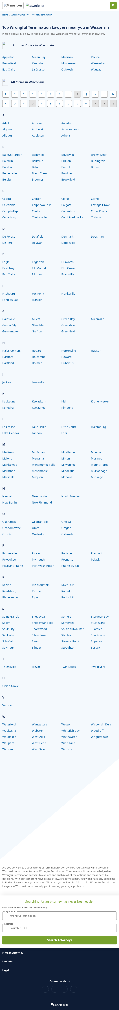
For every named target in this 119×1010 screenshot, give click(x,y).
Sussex (95, 647)
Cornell (95, 198)
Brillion (66, 160)
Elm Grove (68, 268)
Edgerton (38, 261)
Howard (66, 356)
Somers (66, 616)
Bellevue (37, 160)
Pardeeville (9, 553)
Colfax (65, 198)
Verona (7, 705)
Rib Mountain (41, 584)
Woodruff (97, 730)
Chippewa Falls (41, 204)
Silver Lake (39, 635)
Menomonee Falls (43, 464)
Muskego (97, 477)
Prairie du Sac (70, 565)
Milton (65, 458)
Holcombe (38, 356)
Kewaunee (38, 407)
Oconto (7, 534)
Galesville (8, 318)
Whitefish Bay (70, 730)
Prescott (96, 553)
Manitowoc (9, 464)
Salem (6, 622)
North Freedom (71, 496)
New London (40, 496)
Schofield (8, 641)
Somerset (67, 622)
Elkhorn (37, 274)
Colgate (66, 204)
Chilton (36, 198)
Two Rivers (98, 666)
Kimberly (67, 407)
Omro (36, 527)
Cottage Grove (100, 204)
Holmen (37, 363)
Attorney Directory (20, 14)
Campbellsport (12, 211)
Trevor (36, 666)
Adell (5, 123)
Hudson (96, 350)
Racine (95, 57)
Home (5, 14)
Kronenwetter (100, 401)
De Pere (7, 242)
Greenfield (68, 331)
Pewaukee (9, 559)
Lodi (64, 433)
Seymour (8, 647)
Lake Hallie (39, 426)
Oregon (66, 527)
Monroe (96, 452)
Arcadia (66, 123)
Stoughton (68, 647)
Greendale (68, 325)
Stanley (66, 635)
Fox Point (38, 293)
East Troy (8, 268)
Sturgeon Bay (100, 616)
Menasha (38, 458)
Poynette (67, 559)
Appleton (8, 57)
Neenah (7, 496)
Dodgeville (68, 242)
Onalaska (38, 534)
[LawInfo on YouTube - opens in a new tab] (64, 989)
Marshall (8, 477)
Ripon (36, 597)
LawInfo (7, 961)
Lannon (37, 433)
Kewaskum (39, 401)
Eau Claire (8, 69)
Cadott (6, 198)
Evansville (67, 274)
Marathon (8, 470)
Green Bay (38, 57)
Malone (7, 458)
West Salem (39, 749)
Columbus (68, 211)
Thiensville (9, 666)
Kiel (63, 401)
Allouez (7, 135)
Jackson (7, 382)
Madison (67, 57)
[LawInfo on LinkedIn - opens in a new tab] (73, 989)
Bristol (65, 167)
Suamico (96, 628)
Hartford (7, 356)
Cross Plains (99, 211)
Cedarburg (9, 217)
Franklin (37, 299)
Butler (95, 167)
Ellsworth (67, 261)
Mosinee (96, 458)
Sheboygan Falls (42, 622)
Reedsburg (9, 591)
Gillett (36, 318)
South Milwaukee (72, 628)
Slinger (36, 647)
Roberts (66, 591)
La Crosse (38, 69)
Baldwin (7, 160)
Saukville (8, 635)
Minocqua (67, 470)
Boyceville (68, 154)
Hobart (36, 350)
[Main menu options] (13, 5)
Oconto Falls (40, 521)
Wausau (96, 69)
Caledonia (8, 204)
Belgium (7, 179)
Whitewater (69, 736)
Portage (66, 553)
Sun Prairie (98, 635)
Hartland (8, 363)
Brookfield (9, 63)
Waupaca (8, 743)
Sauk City (8, 628)
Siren (35, 641)
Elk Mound (39, 268)
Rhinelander (10, 597)
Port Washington (43, 565)
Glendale (38, 325)
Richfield (37, 591)
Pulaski (95, 559)
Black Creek (39, 173)
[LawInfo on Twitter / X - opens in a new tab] (54, 989)
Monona (66, 477)
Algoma (7, 129)
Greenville (97, 318)
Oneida (66, 521)
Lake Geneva (10, 433)
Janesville (38, 382)
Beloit (36, 167)
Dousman (97, 236)
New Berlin (9, 502)
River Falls (68, 584)
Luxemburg (98, 426)
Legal (5, 970)
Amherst (37, 129)
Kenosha (37, 63)
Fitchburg (8, 293)
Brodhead (67, 173)
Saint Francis (10, 616)
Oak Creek (9, 521)
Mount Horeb (99, 464)
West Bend (39, 743)
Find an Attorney (12, 952)
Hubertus (67, 363)
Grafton (37, 331)
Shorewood (39, 628)
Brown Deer (98, 154)
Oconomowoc (11, 527)
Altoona (37, 123)
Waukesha (98, 63)
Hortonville (68, 350)
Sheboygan (39, 616)
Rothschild (68, 597)
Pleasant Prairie (12, 565)
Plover (36, 553)
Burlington (98, 160)
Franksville (68, 293)
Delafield (38, 236)
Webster (37, 730)
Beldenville (9, 173)
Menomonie (40, 470)
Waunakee (9, 736)
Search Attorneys (59, 940)
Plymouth (38, 559)
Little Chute (69, 426)
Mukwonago (99, 470)
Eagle (5, 261)
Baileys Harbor (12, 154)
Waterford (9, 724)
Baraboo (7, 167)
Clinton (36, 211)
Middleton (68, 452)
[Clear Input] (113, 916)
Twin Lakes (68, 666)
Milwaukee (68, 63)
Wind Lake (68, 743)
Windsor (66, 749)
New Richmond (42, 502)
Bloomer (37, 179)
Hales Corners (11, 350)
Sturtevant (98, 622)
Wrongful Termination (42, 14)
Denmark (67, 236)
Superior (96, 641)
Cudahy (96, 217)
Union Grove (10, 685)
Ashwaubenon (70, 129)
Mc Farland (39, 452)
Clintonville (39, 217)
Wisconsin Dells (101, 724)
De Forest (8, 236)
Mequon (37, 477)
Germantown (11, 331)
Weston (66, 724)
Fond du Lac (10, 299)
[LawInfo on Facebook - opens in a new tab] (45, 989)
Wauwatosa (39, 724)
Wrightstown (99, 736)
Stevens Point (70, 641)
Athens (66, 135)
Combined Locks (72, 217)
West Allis (38, 736)
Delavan (37, 242)
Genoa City (9, 325)
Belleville (38, 154)
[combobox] (59, 915)
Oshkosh (67, 69)
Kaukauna (8, 401)
